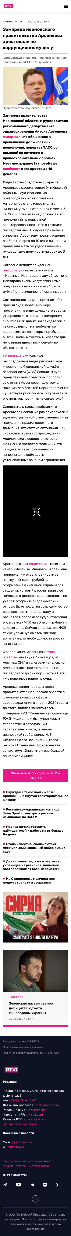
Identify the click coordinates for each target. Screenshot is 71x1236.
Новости (10, 21)
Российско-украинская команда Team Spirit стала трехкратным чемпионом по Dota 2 (31, 813)
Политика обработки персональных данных (31, 1053)
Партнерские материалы (21, 1124)
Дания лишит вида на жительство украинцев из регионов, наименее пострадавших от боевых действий (32, 865)
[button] (66, 6)
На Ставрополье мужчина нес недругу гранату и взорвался (29, 880)
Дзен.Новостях (21, 1142)
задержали (13, 137)
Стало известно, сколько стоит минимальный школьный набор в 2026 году (34, 847)
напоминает (39, 564)
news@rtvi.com (36, 1110)
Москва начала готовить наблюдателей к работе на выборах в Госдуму (33, 830)
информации (13, 270)
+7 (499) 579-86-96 (23, 1100)
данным (14, 356)
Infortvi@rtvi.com (47, 1105)
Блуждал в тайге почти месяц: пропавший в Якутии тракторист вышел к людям (35, 796)
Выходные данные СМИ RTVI (21, 1041)
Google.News (14, 1147)
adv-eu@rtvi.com (36, 1119)
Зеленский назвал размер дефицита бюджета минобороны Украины (31, 1008)
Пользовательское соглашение (23, 1047)
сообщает (11, 169)
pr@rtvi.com (34, 1114)
